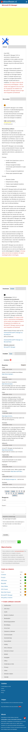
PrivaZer (3, 577)
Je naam (4, 500)
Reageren (23, 365)
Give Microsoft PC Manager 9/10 (14, 122)
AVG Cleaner (4, 589)
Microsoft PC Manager (9, 347)
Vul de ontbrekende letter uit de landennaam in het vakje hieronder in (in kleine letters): (13, 522)
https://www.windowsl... (8, 450)
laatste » (15, 495)
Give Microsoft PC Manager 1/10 (4, 122)
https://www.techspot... (7, 383)
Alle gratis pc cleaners (6, 597)
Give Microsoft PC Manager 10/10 (15, 122)
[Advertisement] (14, 21)
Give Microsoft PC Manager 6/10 (10, 122)
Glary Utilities (4, 586)
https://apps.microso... (7, 416)
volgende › (20, 493)
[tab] (14, 605)
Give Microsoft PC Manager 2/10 (5, 122)
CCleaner (3, 574)
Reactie (4, 505)
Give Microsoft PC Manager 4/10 (8, 122)
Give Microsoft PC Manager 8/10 (13, 122)
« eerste (7, 491)
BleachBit (3, 583)
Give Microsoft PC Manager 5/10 (9, 122)
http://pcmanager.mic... (11, 479)
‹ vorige (13, 491)
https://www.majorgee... (8, 374)
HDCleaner (4, 580)
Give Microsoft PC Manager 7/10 (11, 122)
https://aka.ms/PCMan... (17, 471)
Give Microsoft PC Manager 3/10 (7, 122)
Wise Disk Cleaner (6, 592)
